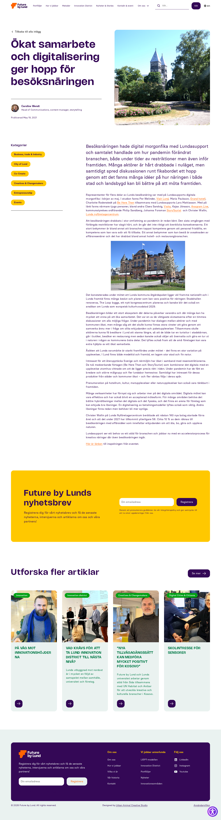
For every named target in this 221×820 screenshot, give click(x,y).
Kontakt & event (125, 6)
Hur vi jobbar (52, 6)
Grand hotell (197, 198)
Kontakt (111, 783)
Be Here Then (125, 202)
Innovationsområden (151, 783)
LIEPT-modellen (149, 759)
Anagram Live (199, 206)
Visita (167, 206)
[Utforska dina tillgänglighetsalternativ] (212, 811)
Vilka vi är (112, 771)
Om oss (111, 759)
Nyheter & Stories (105, 6)
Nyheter (145, 777)
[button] (143, 5)
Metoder (66, 6)
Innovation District (83, 6)
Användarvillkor (202, 805)
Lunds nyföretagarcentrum (102, 214)
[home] (19, 6)
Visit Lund (162, 198)
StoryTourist (174, 210)
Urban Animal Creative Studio (132, 805)
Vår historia (113, 777)
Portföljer (37, 6)
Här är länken (94, 443)
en (208, 5)
